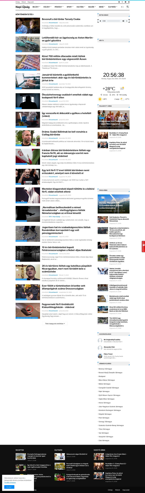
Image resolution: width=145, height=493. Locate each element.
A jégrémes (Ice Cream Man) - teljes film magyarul (116, 455)
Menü (101, 7)
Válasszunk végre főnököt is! (76, 454)
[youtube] (125, 2)
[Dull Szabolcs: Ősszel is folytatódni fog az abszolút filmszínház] (103, 219)
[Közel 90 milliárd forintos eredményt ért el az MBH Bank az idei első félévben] (103, 309)
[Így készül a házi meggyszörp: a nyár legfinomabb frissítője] (21, 467)
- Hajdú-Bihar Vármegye (106, 399)
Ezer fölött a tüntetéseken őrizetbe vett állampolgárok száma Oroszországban (63, 287)
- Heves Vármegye (104, 403)
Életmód (112, 7)
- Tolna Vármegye (104, 429)
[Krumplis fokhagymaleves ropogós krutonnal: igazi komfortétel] (21, 456)
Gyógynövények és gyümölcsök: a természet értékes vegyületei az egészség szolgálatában (78, 476)
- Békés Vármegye (104, 384)
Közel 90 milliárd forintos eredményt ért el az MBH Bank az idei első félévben (118, 309)
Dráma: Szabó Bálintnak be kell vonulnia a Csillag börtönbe (64, 133)
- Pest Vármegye (103, 418)
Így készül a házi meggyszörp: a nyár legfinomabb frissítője (38, 466)
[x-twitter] (122, 2)
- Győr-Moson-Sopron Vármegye (109, 395)
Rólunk (24, 2)
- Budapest (101, 376)
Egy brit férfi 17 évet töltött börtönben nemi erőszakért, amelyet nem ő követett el (65, 171)
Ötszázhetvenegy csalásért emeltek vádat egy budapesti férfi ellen (67, 96)
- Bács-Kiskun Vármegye (106, 380)
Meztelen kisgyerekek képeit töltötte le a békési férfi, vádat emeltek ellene (68, 190)
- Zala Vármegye (103, 440)
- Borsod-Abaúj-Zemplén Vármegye (110, 372)
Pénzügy (58, 7)
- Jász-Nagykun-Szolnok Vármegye (110, 406)
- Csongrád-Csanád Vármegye (108, 388)
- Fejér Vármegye (103, 391)
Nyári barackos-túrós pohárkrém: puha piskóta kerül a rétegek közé (39, 476)
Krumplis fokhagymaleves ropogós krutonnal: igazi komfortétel (36, 456)
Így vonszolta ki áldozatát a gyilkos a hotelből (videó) (66, 114)
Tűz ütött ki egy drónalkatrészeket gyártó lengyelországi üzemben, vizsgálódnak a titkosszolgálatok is (118, 322)
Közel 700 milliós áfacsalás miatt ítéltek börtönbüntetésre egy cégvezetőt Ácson (64, 57)
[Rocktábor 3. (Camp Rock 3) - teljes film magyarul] (103, 135)
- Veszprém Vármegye (105, 436)
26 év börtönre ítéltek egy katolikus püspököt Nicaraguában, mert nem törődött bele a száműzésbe (67, 269)
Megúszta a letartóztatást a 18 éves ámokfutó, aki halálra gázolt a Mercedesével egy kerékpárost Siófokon (119, 232)
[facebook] (119, 2)
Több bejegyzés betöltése (54, 323)
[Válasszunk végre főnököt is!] (60, 456)
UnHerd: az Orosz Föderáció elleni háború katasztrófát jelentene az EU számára (118, 245)
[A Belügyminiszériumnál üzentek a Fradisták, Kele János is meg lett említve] (103, 287)
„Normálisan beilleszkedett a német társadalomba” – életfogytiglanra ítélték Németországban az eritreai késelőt (63, 210)
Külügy (47, 7)
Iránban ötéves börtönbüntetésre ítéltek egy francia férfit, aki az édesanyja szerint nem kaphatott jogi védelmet (66, 153)
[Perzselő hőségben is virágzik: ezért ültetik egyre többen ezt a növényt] (60, 466)
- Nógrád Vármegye (104, 414)
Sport (69, 7)
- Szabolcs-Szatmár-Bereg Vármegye (111, 425)
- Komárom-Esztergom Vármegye (109, 410)
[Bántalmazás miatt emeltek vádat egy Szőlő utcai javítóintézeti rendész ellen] (103, 298)
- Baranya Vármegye (105, 369)
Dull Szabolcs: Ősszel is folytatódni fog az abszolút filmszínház (119, 219)
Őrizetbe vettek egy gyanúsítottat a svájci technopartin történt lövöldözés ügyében (117, 258)
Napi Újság (23, 6)
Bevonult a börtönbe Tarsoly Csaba (61, 19)
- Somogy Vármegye (105, 421)
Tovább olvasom (10, 482)
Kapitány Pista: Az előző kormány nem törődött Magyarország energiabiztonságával (118, 145)
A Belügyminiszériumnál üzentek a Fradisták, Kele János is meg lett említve (118, 287)
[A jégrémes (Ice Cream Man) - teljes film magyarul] (99, 456)
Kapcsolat (31, 2)
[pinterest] (129, 2)
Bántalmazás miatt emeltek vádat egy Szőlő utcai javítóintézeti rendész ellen (119, 298)
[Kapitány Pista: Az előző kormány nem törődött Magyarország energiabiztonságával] (103, 145)
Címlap (18, 2)
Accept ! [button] (9, 487)
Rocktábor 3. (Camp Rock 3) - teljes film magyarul (118, 134)
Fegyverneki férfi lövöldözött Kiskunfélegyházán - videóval (58, 305)
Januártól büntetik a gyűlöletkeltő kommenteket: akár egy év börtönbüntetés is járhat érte (66, 77)
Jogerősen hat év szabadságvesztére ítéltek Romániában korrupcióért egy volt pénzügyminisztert (66, 230)
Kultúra (80, 7)
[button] (122, 7)
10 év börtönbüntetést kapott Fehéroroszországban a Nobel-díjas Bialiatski (66, 248)
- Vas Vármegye (103, 433)
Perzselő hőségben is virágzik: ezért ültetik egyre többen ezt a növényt (77, 465)
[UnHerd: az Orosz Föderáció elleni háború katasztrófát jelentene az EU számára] (103, 245)
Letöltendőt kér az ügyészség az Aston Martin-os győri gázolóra (67, 39)
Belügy (36, 7)
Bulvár (91, 7)
